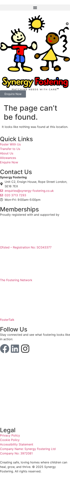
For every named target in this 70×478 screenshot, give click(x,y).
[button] (35, 7)
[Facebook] (4, 348)
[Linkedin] (15, 348)
